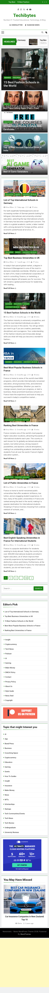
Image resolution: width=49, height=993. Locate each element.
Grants (7, 772)
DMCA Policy (10, 672)
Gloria (19, 923)
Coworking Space (11, 753)
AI (4, 168)
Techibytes (24, 15)
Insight (6, 104)
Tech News (9, 649)
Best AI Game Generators (15, 171)
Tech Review (9, 823)
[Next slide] (46, 2)
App (6, 739)
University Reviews (29, 194)
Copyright (9, 700)
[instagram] (20, 9)
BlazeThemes (26, 934)
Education (16, 78)
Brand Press (9, 744)
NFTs (7, 800)
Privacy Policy (10, 682)
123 (26, 578)
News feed (9, 696)
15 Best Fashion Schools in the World (22, 312)
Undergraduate (10, 828)
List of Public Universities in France (21, 483)
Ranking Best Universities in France (21, 425)
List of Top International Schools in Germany (22, 612)
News (7, 795)
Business (7, 78)
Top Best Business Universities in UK (22, 258)
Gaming (8, 663)
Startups (8, 809)
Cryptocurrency (11, 644)
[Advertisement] (24, 963)
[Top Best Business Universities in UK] (28, 43)
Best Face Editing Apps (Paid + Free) (21, 108)
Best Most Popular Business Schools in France (23, 2)
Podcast (8, 654)
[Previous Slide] (42, 2)
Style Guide (9, 691)
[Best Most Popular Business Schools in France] (24, 69)
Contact (8, 677)
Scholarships (10, 804)
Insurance (8, 786)
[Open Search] (42, 32)
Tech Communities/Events (15, 814)
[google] (27, 9)
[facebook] (18, 9)
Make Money (10, 668)
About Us (8, 686)
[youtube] (30, 9)
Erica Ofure (10, 207)
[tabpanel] (24, 905)
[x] (24, 9)
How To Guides (10, 776)
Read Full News (9, 233)
